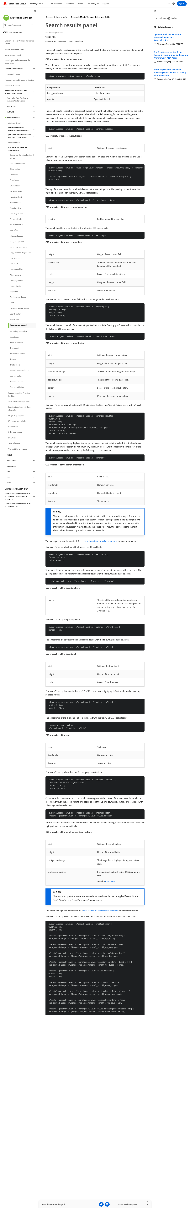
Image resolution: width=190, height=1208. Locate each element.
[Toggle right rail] (155, 11)
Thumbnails (14, 348)
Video (9, 477)
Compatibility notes (12, 74)
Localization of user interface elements (99, 541)
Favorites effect (16, 197)
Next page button (16, 280)
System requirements (13, 55)
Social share (14, 337)
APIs (53, 37)
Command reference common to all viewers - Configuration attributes (17, 497)
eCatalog (10, 112)
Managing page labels (16, 421)
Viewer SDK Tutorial (12, 85)
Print (12, 302)
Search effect (15, 319)
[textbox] (18, 25)
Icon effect (14, 230)
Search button (15, 314)
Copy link (174, 18)
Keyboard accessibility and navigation (19, 80)
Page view (14, 291)
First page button (16, 213)
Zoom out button (16, 381)
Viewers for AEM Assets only (16, 489)
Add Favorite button (17, 163)
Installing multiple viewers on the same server (17, 61)
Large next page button (19, 247)
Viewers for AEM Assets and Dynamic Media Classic (16, 91)
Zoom (9, 483)
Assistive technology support (19, 401)
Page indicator (15, 286)
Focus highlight (16, 219)
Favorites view (15, 208)
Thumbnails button (17, 353)
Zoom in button (16, 376)
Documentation (52, 17)
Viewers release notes (14, 69)
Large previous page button (20, 252)
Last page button (16, 258)
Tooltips (13, 359)
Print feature (13, 426)
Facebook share (16, 191)
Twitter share (15, 365)
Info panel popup (16, 236)
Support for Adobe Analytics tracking (19, 394)
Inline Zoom (11, 461)
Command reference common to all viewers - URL (17, 505)
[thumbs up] (101, 1204)
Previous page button (18, 297)
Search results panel (18, 325)
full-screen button (16, 224)
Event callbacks (14, 142)
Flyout (9, 455)
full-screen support (15, 432)
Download (14, 174)
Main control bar (16, 269)
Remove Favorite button (19, 308)
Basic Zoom (11, 106)
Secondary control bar (18, 331)
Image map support (16, 415)
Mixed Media (11, 466)
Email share (14, 180)
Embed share (15, 185)
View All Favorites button (19, 370)
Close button (15, 169)
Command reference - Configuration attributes (18, 129)
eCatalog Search (13, 117)
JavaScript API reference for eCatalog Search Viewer (19, 136)
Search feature (14, 443)
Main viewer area (17, 275)
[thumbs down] (107, 1204)
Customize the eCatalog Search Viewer (17, 148)
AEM (65, 17)
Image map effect (17, 241)
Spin (8, 472)
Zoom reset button (17, 387)
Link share (14, 263)
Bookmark (162, 18)
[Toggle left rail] (35, 11)
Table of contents (16, 342)
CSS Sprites (110, 881)
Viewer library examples (14, 49)
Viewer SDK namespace (17, 449)
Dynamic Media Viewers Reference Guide (90, 17)
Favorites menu (16, 202)
